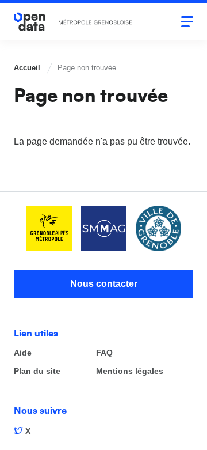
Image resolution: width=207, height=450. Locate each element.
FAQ (104, 353)
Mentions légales (129, 371)
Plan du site (37, 371)
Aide (23, 353)
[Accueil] (73, 22)
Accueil (27, 67)
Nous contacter (103, 284)
